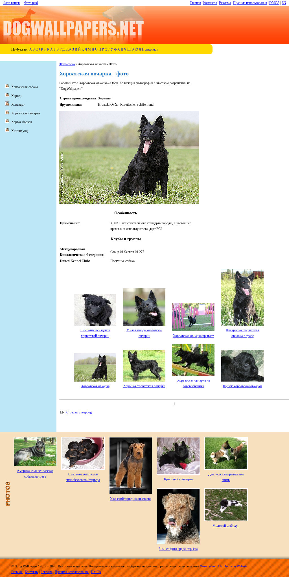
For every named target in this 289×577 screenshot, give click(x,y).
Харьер (16, 96)
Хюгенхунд (19, 131)
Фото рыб (31, 3)
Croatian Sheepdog (79, 412)
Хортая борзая (21, 122)
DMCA (274, 3)
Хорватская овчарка (95, 386)
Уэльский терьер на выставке (130, 499)
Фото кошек (11, 3)
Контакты (210, 3)
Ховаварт (18, 104)
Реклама (225, 3)
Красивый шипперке (178, 479)
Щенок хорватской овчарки (242, 386)
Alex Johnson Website (232, 566)
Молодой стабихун (226, 526)
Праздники (149, 49)
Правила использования (250, 3)
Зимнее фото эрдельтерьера (178, 549)
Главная (195, 3)
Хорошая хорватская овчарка (144, 386)
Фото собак (67, 64)
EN (284, 3)
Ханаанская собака (24, 87)
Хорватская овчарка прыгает (193, 336)
